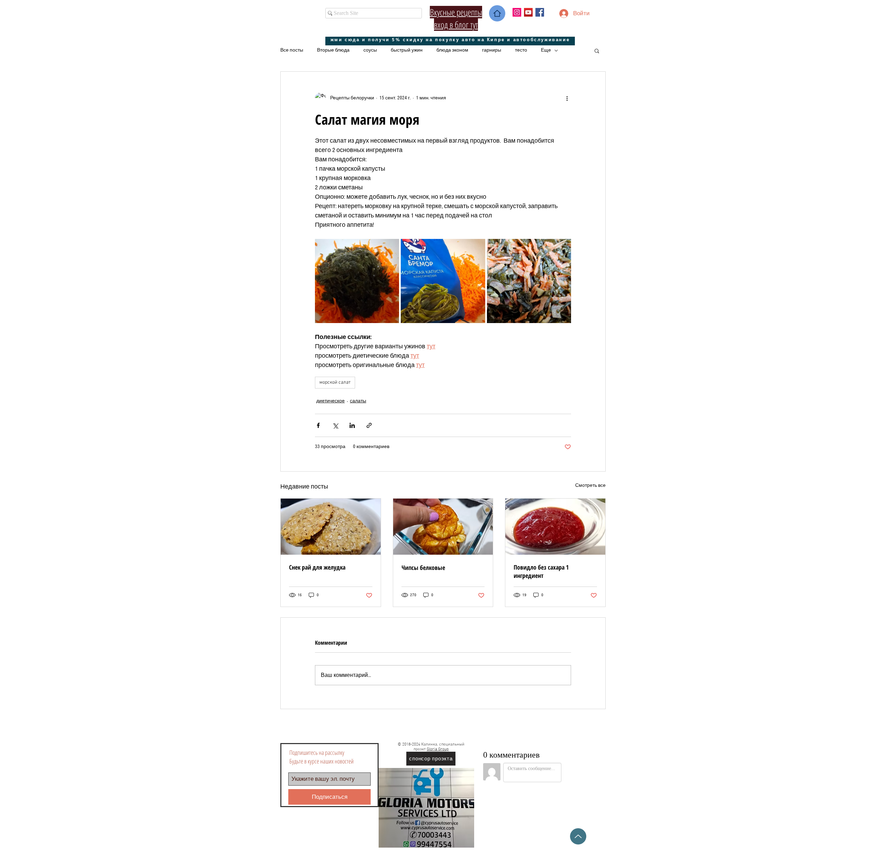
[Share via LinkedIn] (352, 425)
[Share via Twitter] (335, 425)
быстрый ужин (407, 50)
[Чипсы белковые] (443, 527)
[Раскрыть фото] (357, 281)
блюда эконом (452, 50)
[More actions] (567, 98)
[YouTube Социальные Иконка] (528, 12)
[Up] (578, 836)
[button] (597, 50)
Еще (546, 50)
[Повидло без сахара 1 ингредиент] (555, 527)
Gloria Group (438, 749)
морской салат (335, 382)
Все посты (291, 50)
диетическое (330, 401)
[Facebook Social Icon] (539, 12)
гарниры (491, 50)
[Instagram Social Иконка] (517, 12)
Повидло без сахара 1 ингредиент (541, 571)
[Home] (497, 13)
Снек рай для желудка (317, 567)
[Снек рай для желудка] (331, 527)
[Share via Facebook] (318, 425)
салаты (358, 401)
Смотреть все (590, 485)
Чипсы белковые (423, 567)
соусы (370, 50)
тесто (521, 50)
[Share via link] (369, 425)
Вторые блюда (333, 50)
